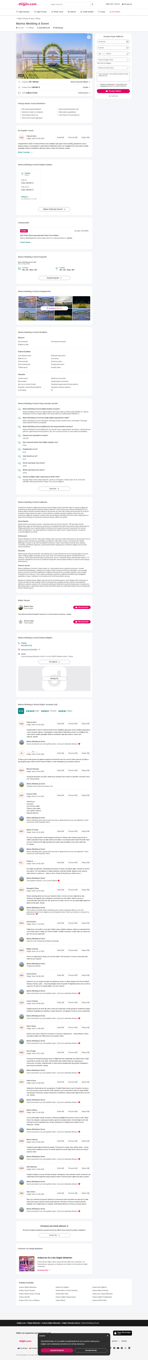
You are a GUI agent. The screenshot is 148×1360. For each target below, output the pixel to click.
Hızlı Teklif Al (116, 12)
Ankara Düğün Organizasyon (66, 1297)
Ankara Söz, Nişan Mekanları (102, 1294)
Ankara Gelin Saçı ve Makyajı (29, 1300)
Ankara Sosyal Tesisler (27, 1290)
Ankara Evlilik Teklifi (99, 1300)
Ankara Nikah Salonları (100, 1290)
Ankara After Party (62, 1294)
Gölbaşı (37, 18)
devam (67, 148)
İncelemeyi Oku (42, 1270)
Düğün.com (21, 1323)
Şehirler (114, 1341)
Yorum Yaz (53, 1235)
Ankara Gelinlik (24, 1297)
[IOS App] (122, 1333)
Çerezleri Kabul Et (57, 1350)
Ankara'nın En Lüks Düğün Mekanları (54, 1258)
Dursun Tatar (29, 621)
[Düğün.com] (27, 4)
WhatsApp (59, 28)
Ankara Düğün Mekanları (27, 1287)
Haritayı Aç (54, 678)
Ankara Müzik (60, 1300)
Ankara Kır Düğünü (62, 1287)
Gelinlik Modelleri (88, 12)
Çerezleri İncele (91, 1350)
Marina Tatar (28, 606)
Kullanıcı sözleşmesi (107, 84)
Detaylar (24, 197)
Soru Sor (53, 489)
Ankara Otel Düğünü (99, 1287)
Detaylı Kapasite (53, 278)
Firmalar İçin (128, 4)
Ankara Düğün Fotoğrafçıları (102, 1297)
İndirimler (73, 12)
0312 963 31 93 (44, 28)
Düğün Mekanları (24, 12)
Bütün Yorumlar (24, 152)
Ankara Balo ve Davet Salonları (67, 1290)
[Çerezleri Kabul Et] (108, 1336)
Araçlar (102, 12)
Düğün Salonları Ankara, (25, 18)
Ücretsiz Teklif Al (115, 91)
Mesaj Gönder (83, 607)
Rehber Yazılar (58, 12)
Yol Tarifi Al (53, 662)
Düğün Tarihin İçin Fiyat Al (53, 209)
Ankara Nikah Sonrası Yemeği (29, 1294)
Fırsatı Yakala (25, 242)
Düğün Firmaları (41, 12)
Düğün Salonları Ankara (71, 1323)
